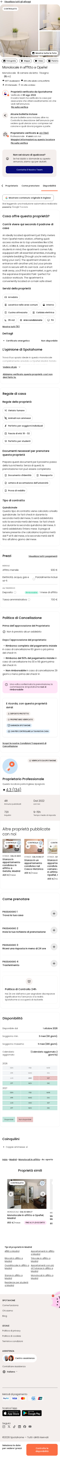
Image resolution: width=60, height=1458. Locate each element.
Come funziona (10, 1305)
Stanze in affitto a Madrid (14, 1277)
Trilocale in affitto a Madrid (40, 1260)
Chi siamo (7, 1310)
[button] (44, 53)
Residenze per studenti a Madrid (16, 1284)
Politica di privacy (11, 1330)
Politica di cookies (11, 1336)
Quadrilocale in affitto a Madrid (17, 1267)
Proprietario (11, 185)
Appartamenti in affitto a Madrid (42, 1253)
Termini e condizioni (12, 1341)
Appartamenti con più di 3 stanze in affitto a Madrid (42, 1268)
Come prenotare (30, 185)
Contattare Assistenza (13, 1366)
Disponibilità (49, 185)
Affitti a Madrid (12, 1251)
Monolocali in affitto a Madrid (42, 1277)
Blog (4, 1315)
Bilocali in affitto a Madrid (14, 1260)
